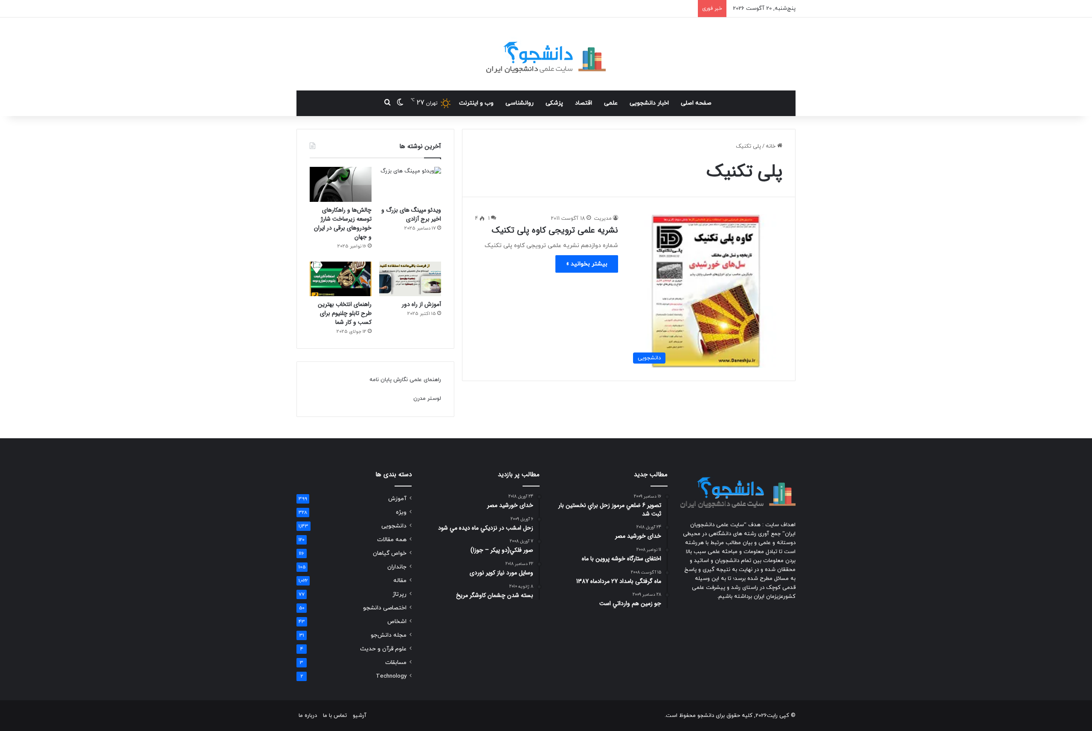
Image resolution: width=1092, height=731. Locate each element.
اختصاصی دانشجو (385, 608)
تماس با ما (335, 715)
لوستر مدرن (427, 398)
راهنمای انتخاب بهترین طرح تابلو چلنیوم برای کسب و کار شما (345, 313)
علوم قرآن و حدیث (383, 649)
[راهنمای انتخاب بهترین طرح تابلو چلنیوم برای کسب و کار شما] (341, 279)
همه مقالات (392, 540)
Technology (391, 676)
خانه (771, 146)
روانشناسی (519, 103)
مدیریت (603, 218)
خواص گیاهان (390, 553)
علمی (611, 103)
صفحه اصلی (696, 103)
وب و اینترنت (476, 103)
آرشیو (359, 715)
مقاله (400, 581)
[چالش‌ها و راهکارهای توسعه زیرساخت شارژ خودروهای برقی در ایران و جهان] (341, 184)
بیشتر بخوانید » (586, 264)
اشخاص (397, 621)
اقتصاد (583, 103)
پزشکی (554, 103)
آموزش (397, 499)
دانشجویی (394, 526)
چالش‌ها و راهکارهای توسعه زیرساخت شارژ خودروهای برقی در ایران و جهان (343, 223)
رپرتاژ (399, 594)
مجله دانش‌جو (389, 635)
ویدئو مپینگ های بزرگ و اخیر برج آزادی (411, 214)
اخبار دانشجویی (649, 103)
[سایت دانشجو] (546, 54)
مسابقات (396, 662)
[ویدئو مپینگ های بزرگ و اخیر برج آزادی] (410, 184)
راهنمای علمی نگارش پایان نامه (405, 380)
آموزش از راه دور (421, 304)
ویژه (401, 512)
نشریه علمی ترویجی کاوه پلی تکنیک (555, 230)
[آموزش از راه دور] (410, 279)
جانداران (397, 567)
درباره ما (308, 715)
